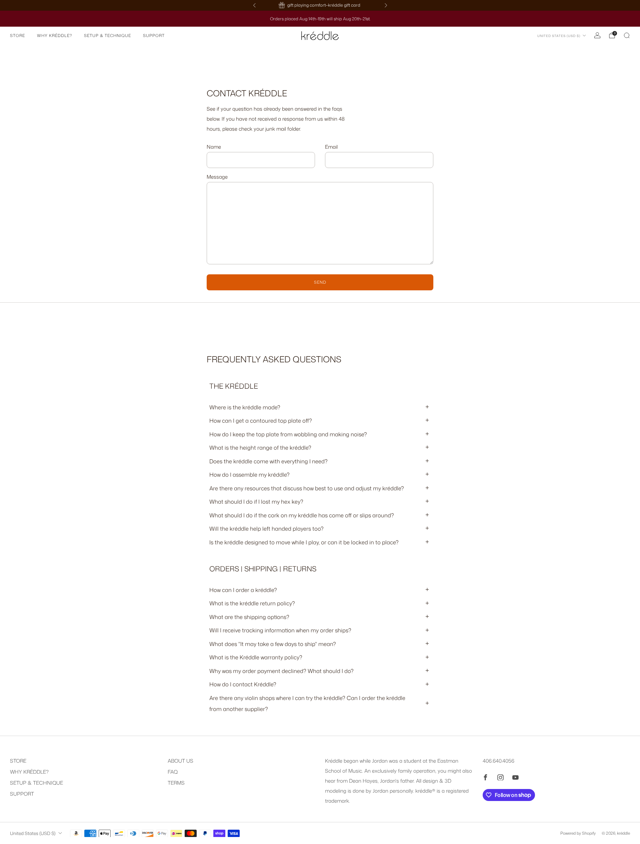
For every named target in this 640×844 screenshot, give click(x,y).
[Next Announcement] (386, 5)
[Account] (597, 35)
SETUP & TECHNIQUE (107, 35)
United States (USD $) (558, 36)
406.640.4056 (498, 760)
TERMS (176, 782)
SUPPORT (154, 35)
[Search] (626, 35)
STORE (17, 35)
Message (217, 176)
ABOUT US (180, 760)
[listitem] (314, 5)
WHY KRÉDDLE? (54, 35)
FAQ (173, 771)
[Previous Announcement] (254, 5)
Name (214, 146)
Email (331, 146)
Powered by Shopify (578, 833)
